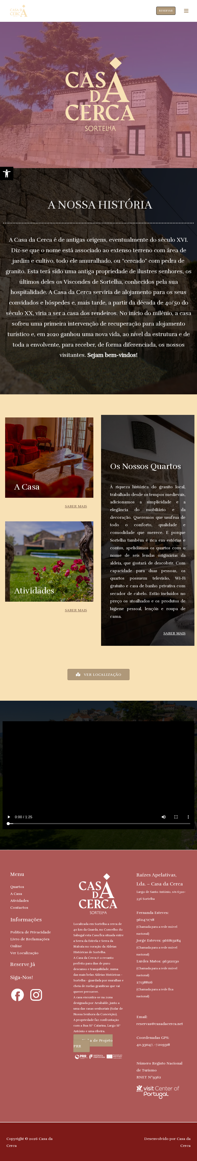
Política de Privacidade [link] (30, 932)
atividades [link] (34, 591)
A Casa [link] (16, 893)
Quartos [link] (17, 886)
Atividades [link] (19, 900)
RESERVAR (166, 10)
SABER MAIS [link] (76, 506)
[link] (6, 173)
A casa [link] (27, 487)
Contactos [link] (19, 907)
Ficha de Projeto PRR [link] (93, 1043)
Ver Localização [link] (24, 953)
